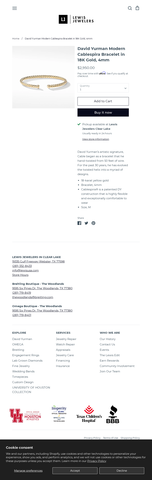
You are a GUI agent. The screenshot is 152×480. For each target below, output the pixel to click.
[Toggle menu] (14, 8)
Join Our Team (110, 371)
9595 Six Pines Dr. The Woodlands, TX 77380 (42, 288)
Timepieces (20, 376)
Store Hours (20, 275)
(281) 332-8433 (22, 266)
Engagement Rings (25, 355)
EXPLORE (19, 332)
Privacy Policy (96, 461)
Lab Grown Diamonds (27, 360)
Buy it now (103, 112)
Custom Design (23, 382)
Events (104, 350)
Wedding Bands (23, 371)
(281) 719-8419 (21, 292)
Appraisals (63, 350)
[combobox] (103, 88)
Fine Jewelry (21, 366)
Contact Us (107, 344)
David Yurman (22, 339)
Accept (75, 470)
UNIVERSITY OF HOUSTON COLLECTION (31, 390)
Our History (107, 339)
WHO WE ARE (110, 332)
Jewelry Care (65, 355)
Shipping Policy (130, 437)
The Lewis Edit (110, 355)
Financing (63, 360)
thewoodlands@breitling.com (32, 297)
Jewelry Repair (66, 339)
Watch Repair (65, 344)
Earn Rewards (109, 360)
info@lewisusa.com (25, 270)
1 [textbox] (80, 89)
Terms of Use (110, 437)
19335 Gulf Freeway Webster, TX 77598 (38, 261)
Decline (122, 470)
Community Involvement (117, 366)
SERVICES (63, 332)
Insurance (63, 366)
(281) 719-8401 (21, 315)
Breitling (18, 350)
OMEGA (17, 344)
